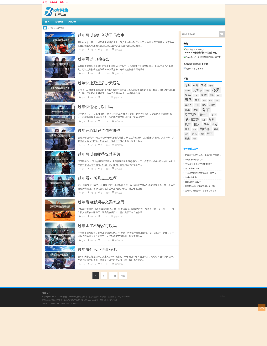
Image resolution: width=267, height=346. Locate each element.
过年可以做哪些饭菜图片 (99, 154)
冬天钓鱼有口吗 (192, 168)
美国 (194, 129)
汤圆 (204, 119)
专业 (187, 85)
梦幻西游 (192, 119)
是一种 (214, 115)
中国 (195, 85)
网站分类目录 (82, 296)
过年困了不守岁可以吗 (97, 225)
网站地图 (103, 296)
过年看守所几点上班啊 (97, 178)
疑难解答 (111, 296)
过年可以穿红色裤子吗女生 (101, 35)
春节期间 (191, 114)
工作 (204, 100)
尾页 (123, 275)
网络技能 (53, 2)
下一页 (113, 275)
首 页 (44, 2)
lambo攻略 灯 (191, 177)
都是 (187, 138)
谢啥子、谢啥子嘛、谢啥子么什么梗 (200, 190)
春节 (206, 109)
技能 (204, 105)
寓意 (197, 100)
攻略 (212, 104)
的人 (197, 124)
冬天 (216, 89)
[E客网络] (56, 5)
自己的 (205, 128)
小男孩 (222, 296)
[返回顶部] (261, 307)
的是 (206, 124)
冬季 (188, 95)
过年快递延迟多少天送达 (99, 82)
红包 (187, 129)
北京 (195, 95)
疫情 (188, 124)
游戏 (211, 119)
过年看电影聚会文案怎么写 (101, 201)
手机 (197, 104)
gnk (83, 49)
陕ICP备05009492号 (122, 296)
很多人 (188, 105)
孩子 (219, 95)
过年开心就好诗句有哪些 (99, 130)
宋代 (188, 99)
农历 (207, 90)
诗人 (194, 134)
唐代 (204, 95)
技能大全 (64, 2)
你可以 (187, 90)
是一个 (204, 114)
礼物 (214, 124)
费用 (202, 134)
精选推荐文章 (94, 296)
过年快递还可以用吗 (95, 106)
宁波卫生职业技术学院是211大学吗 (200, 172)
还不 (210, 134)
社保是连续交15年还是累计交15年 (200, 186)
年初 (210, 100)
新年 (187, 110)
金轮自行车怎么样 (193, 181)
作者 (211, 85)
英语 (216, 129)
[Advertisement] (83, 326)
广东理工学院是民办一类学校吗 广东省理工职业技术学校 (203, 155)
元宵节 (197, 90)
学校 (212, 95)
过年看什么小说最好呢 (97, 249)
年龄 (217, 100)
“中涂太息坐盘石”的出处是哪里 (198, 163)
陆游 (194, 138)
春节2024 (119, 49)
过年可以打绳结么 (93, 58)
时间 (195, 110)
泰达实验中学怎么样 (194, 159)
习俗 (203, 85)
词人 (186, 134)
